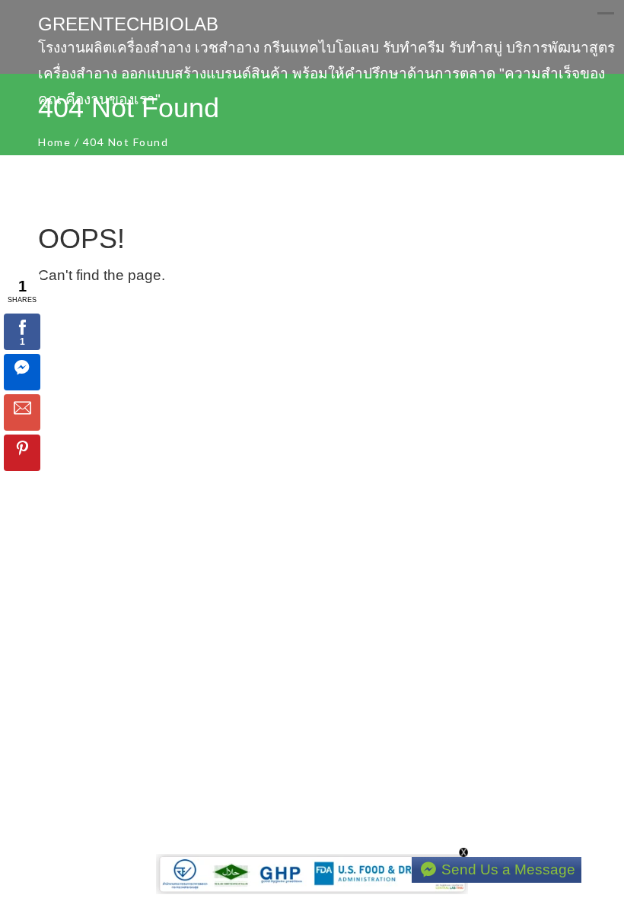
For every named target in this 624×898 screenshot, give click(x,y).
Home (54, 141)
